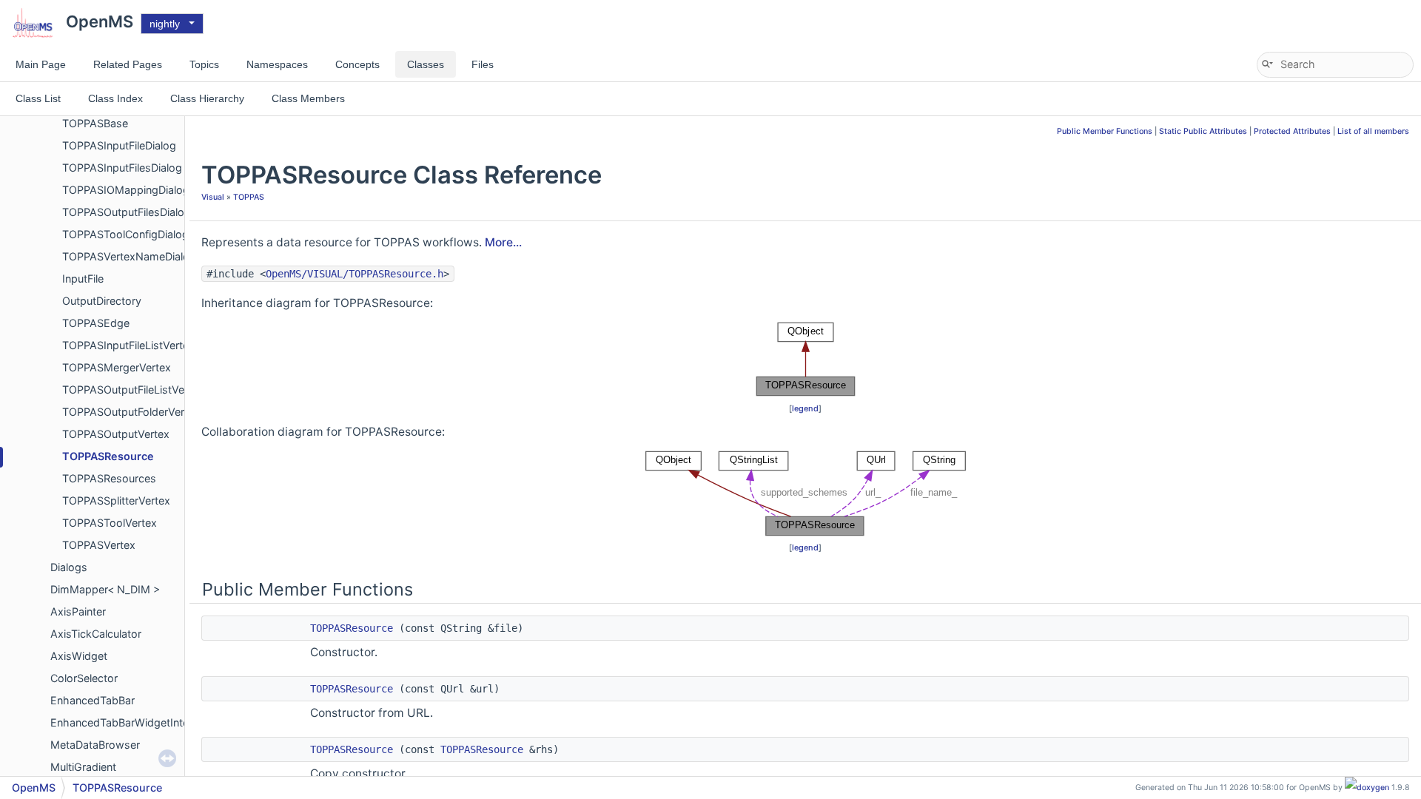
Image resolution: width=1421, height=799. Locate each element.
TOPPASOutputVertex (115, 434)
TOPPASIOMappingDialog (125, 189)
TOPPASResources (109, 478)
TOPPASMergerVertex (116, 367)
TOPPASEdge (96, 323)
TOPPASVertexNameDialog (129, 256)
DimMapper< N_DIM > (105, 589)
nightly (165, 24)
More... (503, 242)
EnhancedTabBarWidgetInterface (132, 722)
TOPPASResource (108, 456)
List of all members (1373, 131)
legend (805, 408)
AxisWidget (78, 656)
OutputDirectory (101, 300)
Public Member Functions (1104, 131)
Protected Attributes (1292, 131)
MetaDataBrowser (95, 744)
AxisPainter (78, 611)
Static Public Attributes (1203, 131)
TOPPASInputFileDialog (119, 145)
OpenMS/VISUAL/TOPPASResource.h (354, 274)
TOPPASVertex (98, 545)
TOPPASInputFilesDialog (122, 167)
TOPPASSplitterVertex (116, 500)
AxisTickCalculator (95, 633)
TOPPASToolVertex (109, 522)
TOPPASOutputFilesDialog (126, 212)
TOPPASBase (95, 123)
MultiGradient (83, 767)
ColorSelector (84, 678)
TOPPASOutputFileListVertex (133, 389)
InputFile (83, 278)
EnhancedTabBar (92, 700)
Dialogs (68, 567)
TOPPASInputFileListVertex (128, 345)
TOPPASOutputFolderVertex (131, 411)
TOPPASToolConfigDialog (125, 234)
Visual (212, 197)
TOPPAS (248, 197)
